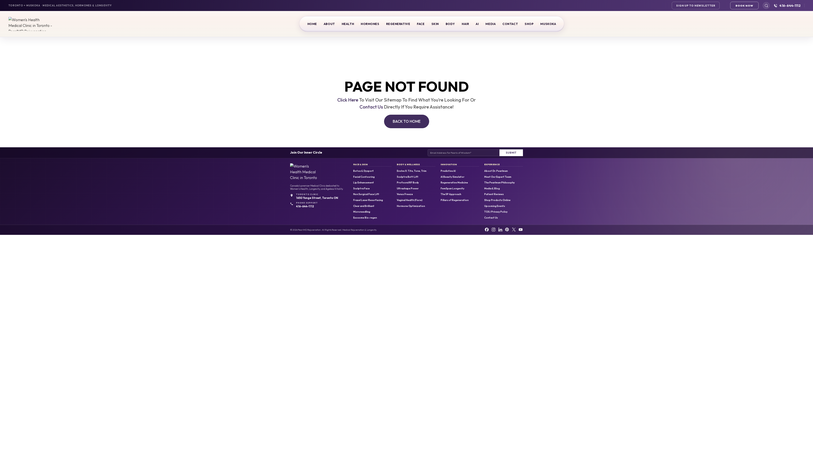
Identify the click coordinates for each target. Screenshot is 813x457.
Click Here (347, 100)
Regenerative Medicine (454, 182)
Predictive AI (448, 170)
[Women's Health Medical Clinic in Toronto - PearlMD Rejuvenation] (30, 24)
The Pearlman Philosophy (499, 182)
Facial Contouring (364, 176)
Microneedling (361, 211)
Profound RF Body (408, 182)
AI (477, 24)
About (329, 24)
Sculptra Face (361, 188)
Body (450, 24)
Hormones (370, 24)
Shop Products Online (497, 200)
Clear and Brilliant (363, 206)
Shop (529, 24)
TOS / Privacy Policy (495, 211)
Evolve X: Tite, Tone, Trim (411, 170)
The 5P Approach (451, 194)
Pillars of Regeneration (455, 200)
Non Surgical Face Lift (366, 194)
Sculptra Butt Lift (407, 176)
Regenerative (398, 24)
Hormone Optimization (411, 206)
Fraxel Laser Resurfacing (368, 200)
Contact (510, 24)
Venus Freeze (405, 194)
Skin (435, 24)
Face (420, 24)
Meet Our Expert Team (497, 176)
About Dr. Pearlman (496, 170)
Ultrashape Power (408, 188)
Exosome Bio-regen (365, 217)
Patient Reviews (494, 194)
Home (312, 24)
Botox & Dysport (363, 170)
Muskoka (548, 24)
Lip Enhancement (363, 182)
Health (348, 24)
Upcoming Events (494, 206)
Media (490, 24)
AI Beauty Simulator (452, 176)
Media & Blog (492, 188)
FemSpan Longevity (452, 188)
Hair (465, 24)
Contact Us (371, 107)
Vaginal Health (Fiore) (409, 200)
